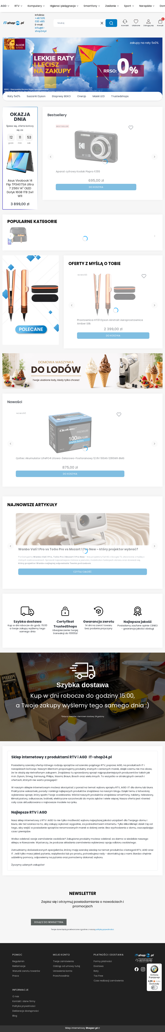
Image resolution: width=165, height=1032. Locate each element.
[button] (111, 23)
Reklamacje (18, 966)
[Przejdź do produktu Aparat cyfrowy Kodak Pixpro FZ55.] (96, 146)
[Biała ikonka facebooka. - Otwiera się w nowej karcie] (137, 969)
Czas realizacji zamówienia (109, 980)
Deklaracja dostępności (25, 1011)
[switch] (154, 987)
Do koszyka (96, 187)
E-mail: (40, 28)
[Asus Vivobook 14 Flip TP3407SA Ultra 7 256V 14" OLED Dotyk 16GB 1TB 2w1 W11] (20, 162)
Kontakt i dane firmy (23, 1001)
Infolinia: (40, 18)
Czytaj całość (82, 571)
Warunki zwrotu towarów (26, 971)
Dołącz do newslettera (48, 922)
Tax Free (98, 975)
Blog (14, 1015)
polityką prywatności (104, 929)
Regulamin (18, 961)
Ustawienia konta (62, 971)
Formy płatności (103, 961)
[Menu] (160, 965)
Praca (15, 975)
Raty (96, 971)
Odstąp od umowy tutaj (66, 966)
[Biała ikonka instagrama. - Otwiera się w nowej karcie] (143, 969)
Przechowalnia (61, 975)
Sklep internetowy (81, 1028)
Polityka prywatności (23, 1006)
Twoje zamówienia (63, 961)
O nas (15, 996)
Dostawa (98, 966)
